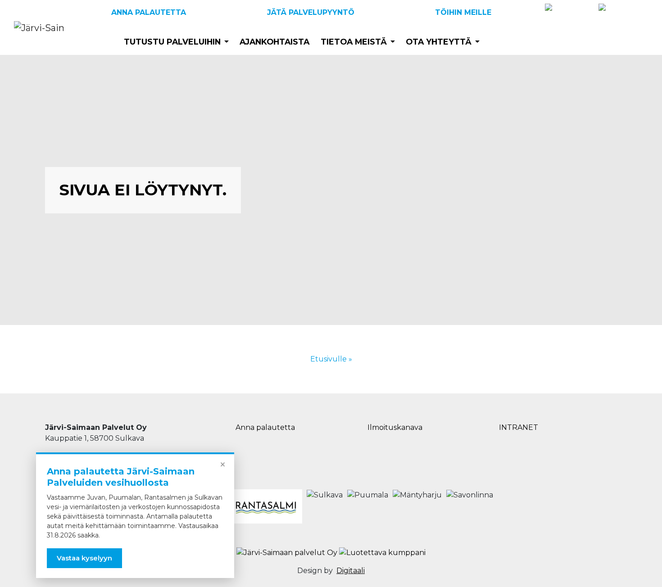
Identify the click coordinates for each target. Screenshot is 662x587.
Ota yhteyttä (439, 41)
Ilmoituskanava (394, 427)
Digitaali (350, 570)
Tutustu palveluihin (172, 41)
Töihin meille (463, 12)
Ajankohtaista (274, 41)
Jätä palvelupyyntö (310, 12)
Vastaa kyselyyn (84, 558)
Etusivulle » (331, 359)
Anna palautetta (148, 12)
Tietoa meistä (354, 41)
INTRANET (518, 427)
